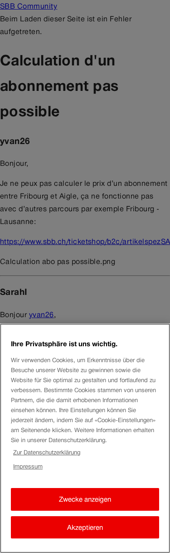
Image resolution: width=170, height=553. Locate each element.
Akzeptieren (85, 527)
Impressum (28, 466)
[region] (85, 438)
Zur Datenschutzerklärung (46, 452)
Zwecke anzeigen (85, 499)
